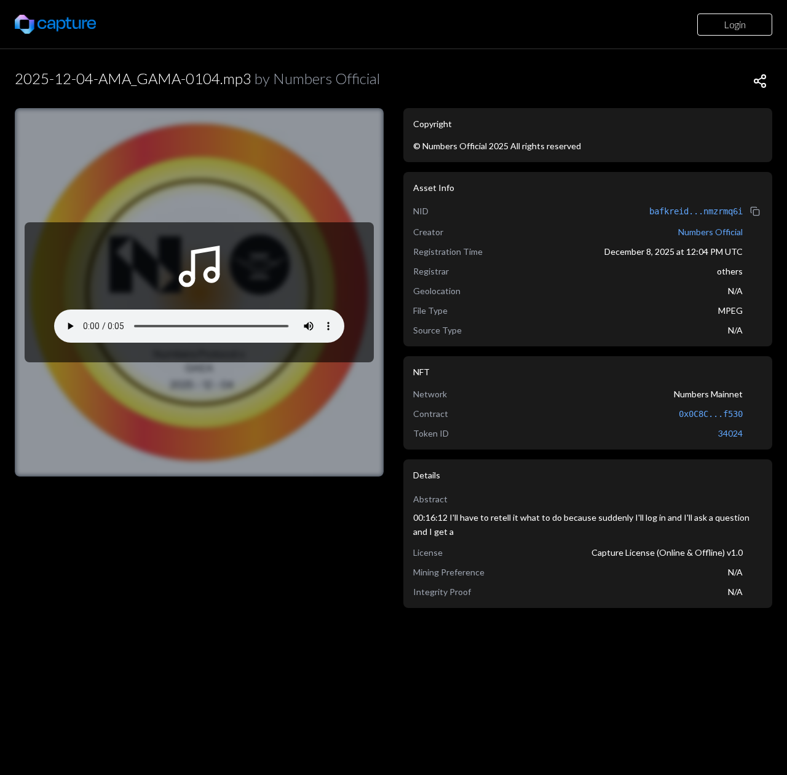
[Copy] (760, 81)
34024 (730, 433)
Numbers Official (710, 232)
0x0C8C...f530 (711, 414)
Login (735, 24)
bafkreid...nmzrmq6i (696, 211)
